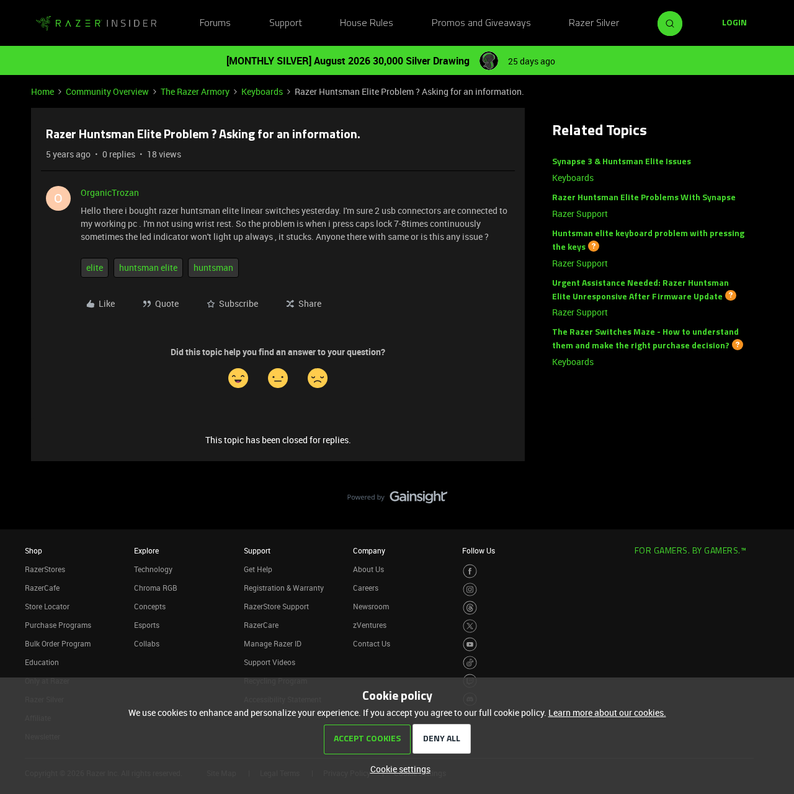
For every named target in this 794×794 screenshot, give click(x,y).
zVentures (369, 625)
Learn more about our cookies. (607, 712)
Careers (365, 588)
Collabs (146, 643)
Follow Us (478, 550)
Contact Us (371, 643)
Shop (33, 550)
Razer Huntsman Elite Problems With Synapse (644, 198)
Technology (153, 569)
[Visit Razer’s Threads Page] (470, 607)
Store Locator (47, 606)
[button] (734, 23)
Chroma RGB (155, 588)
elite (94, 267)
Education (42, 662)
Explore (146, 550)
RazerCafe (42, 588)
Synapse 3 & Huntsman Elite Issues (621, 162)
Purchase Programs (58, 625)
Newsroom (371, 606)
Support (285, 24)
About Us (368, 569)
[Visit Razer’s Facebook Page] (470, 571)
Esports (146, 625)
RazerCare (261, 625)
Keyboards (262, 91)
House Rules (366, 24)
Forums (215, 24)
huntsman (213, 267)
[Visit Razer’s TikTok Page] (470, 663)
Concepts (150, 606)
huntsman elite (148, 267)
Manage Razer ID (272, 643)
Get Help (258, 569)
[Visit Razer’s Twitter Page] (470, 626)
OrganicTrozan (110, 192)
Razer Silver (594, 24)
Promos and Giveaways (481, 24)
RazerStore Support (276, 606)
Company (369, 550)
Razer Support (580, 213)
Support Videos (269, 662)
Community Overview (107, 91)
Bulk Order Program (58, 643)
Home (42, 91)
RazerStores (45, 569)
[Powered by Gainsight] (397, 500)
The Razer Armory (195, 91)
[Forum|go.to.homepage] (96, 23)
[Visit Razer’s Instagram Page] (470, 590)
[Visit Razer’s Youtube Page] (470, 644)
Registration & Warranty (284, 588)
